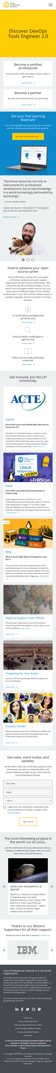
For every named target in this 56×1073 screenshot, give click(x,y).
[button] (5, 1068)
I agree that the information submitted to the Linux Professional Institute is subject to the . (28, 810)
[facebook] (22, 1009)
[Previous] (4, 886)
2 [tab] (28, 259)
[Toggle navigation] (51, 5)
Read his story (9, 217)
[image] (28, 401)
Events (9, 419)
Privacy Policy (13, 812)
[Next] (52, 886)
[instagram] (33, 1009)
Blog (8, 552)
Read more (37, 446)
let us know (30, 1048)
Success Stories (15, 726)
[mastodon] (39, 1009)
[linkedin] (16, 1009)
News (9, 486)
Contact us (45, 935)
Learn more (26, 83)
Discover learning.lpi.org (27, 136)
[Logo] (11, 5)
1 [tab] (23, 259)
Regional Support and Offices (24, 618)
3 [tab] (32, 259)
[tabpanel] (28, 215)
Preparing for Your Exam (21, 673)
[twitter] (27, 1009)
